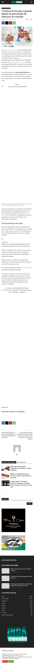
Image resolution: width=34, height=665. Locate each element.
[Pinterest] (10, 22)
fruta (28, 74)
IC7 (4, 19)
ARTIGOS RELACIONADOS (9, 462)
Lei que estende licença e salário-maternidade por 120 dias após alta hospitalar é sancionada (9, 435)
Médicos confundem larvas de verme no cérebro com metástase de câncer (20, 475)
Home (3, 5)
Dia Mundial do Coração (18, 62)
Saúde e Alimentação (10, 5)
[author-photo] (17, 452)
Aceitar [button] (11, 661)
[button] (2, 2)
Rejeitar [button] (5, 661)
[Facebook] (3, 22)
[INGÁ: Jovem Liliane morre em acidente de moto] (5, 571)
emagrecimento (25, 267)
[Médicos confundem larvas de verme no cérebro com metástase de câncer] (5, 475)
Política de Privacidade (8, 657)
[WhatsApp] (14, 22)
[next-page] (5, 491)
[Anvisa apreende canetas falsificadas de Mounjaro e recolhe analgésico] (5, 468)
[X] (6, 22)
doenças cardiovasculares (10, 50)
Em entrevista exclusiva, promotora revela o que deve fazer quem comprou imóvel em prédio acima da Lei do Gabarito (24, 436)
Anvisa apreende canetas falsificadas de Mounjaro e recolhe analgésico (20, 468)
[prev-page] (3, 491)
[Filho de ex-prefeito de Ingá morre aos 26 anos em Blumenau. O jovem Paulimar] (5, 578)
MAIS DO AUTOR (21, 462)
